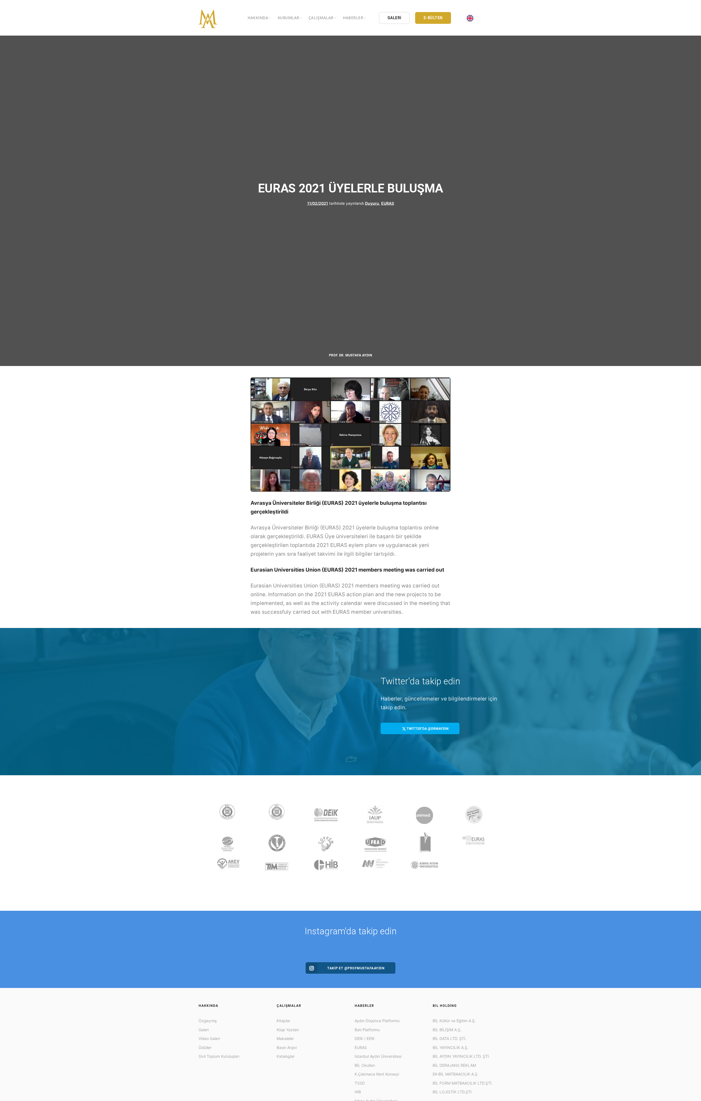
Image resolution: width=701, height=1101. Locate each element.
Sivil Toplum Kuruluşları (219, 1056)
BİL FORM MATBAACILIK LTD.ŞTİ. (463, 1083)
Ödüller (205, 1047)
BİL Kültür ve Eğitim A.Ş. (454, 1020)
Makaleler (285, 1038)
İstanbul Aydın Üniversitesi (378, 1056)
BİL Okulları (365, 1065)
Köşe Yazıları (288, 1029)
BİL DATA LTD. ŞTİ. (449, 1038)
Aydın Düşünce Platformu (377, 1020)
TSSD (360, 1083)
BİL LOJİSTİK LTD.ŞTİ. (453, 1092)
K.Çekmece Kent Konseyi (377, 1074)
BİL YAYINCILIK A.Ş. (450, 1047)
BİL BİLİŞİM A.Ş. (447, 1029)
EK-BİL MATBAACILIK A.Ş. (455, 1074)
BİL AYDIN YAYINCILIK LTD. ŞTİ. (461, 1056)
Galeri (204, 1029)
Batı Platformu (367, 1029)
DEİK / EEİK (365, 1038)
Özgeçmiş (208, 1020)
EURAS (387, 203)
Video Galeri (209, 1038)
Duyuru (372, 203)
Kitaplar (283, 1020)
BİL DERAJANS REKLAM (454, 1065)
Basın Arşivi (287, 1047)
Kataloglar (286, 1056)
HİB (358, 1092)
